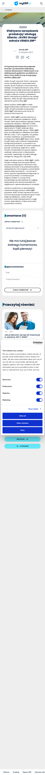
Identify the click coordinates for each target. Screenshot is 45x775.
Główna (6, 772)
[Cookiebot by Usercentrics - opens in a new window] (32, 342)
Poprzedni (24, 446)
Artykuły (16, 772)
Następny (21, 439)
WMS (11, 332)
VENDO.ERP (23, 27)
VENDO (14, 77)
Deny (22, 430)
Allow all (22, 416)
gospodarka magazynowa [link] (15, 126)
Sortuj (8, 228)
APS (6, 332)
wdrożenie (32, 75)
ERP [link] (18, 77)
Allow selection (23, 423)
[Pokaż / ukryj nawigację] (3, 3)
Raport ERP (27, 772)
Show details (33, 409)
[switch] (39, 386)
